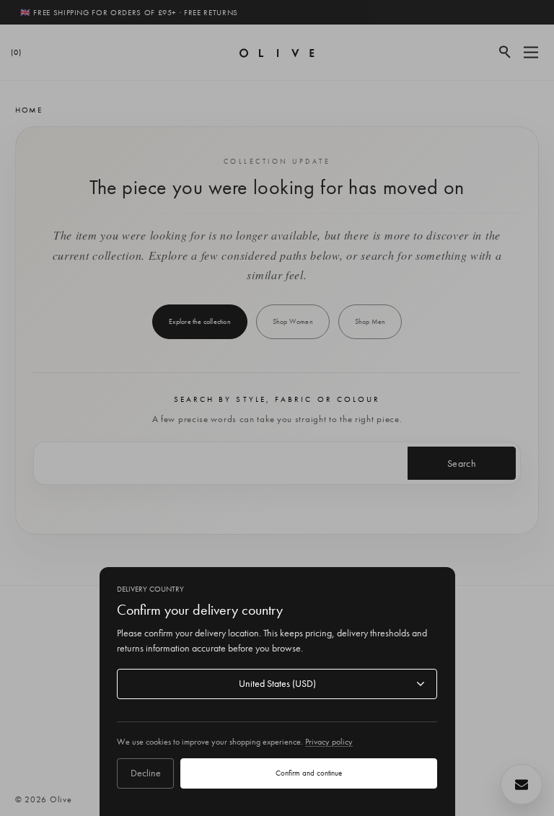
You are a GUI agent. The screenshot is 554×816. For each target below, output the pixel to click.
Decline (146, 772)
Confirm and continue (309, 773)
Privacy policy (329, 741)
